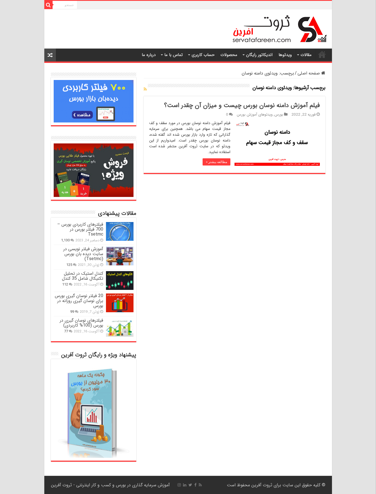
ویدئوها (285, 55)
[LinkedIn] (184, 485)
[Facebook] (195, 485)
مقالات (306, 55)
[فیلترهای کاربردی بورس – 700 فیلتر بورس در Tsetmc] (119, 231)
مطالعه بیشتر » (216, 162)
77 (66, 331)
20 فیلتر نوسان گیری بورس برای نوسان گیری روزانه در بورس (79, 300)
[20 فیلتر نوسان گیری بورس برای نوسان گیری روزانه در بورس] (119, 302)
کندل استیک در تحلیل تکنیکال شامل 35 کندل (82, 276)
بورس (278, 115)
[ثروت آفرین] (279, 28)
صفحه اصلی (309, 73)
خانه (322, 54)
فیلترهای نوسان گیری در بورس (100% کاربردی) (81, 323)
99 (72, 312)
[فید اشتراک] (145, 89)
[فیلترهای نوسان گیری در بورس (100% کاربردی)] (119, 327)
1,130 (65, 240)
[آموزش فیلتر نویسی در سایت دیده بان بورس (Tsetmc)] (119, 256)
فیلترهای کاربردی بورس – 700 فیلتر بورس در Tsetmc (80, 229)
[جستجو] (48, 5)
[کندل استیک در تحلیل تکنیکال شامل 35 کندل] (119, 280)
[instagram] (179, 485)
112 (65, 284)
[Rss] (200, 485)
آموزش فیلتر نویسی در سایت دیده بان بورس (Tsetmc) (83, 253)
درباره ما (149, 55)
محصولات (228, 55)
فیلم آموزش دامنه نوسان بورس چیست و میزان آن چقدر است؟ (242, 105)
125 (69, 265)
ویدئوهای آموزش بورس (255, 115)
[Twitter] (190, 485)
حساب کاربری (203, 55)
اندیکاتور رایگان (259, 55)
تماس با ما (173, 55)
